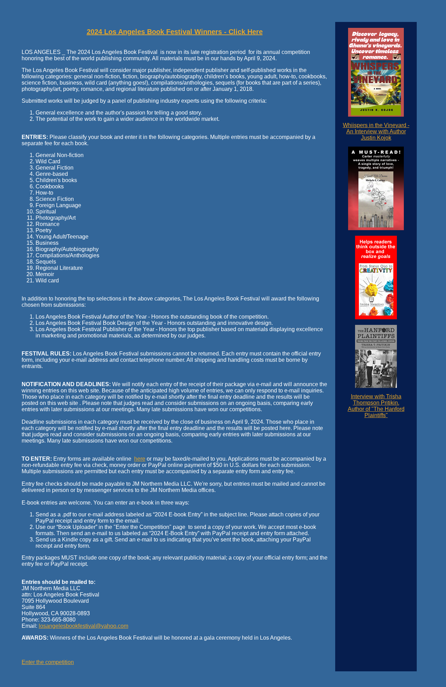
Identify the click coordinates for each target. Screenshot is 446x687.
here (139, 459)
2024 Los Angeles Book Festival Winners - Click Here (175, 32)
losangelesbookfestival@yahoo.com (83, 626)
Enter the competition (48, 662)
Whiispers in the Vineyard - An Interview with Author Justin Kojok (376, 131)
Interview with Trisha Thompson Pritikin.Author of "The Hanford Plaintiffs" (376, 405)
